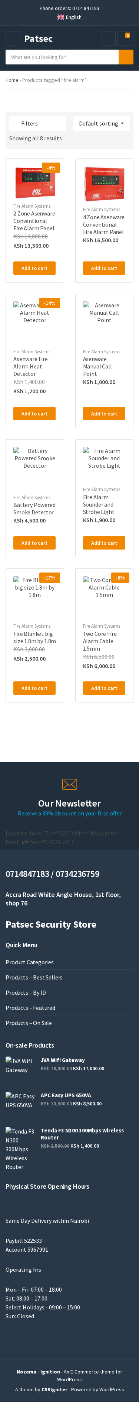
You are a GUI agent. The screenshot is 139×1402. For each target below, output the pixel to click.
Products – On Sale (29, 1023)
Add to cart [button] (34, 268)
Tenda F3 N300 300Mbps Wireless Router (82, 1134)
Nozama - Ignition (38, 1371)
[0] (124, 39)
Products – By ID (26, 992)
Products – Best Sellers (34, 977)
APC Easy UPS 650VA (66, 1095)
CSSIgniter (54, 1389)
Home (12, 80)
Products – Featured (30, 1007)
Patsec (38, 38)
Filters (29, 123)
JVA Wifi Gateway (63, 1060)
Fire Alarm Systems (31, 206)
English (74, 17)
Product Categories (30, 962)
